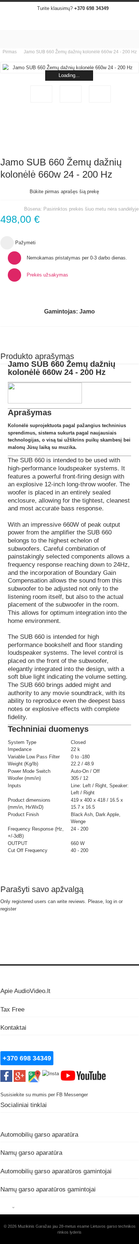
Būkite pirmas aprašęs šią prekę (64, 191)
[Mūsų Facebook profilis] (6, 1073)
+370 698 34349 (91, 8)
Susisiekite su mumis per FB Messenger (44, 1094)
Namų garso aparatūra (31, 1152)
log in (111, 901)
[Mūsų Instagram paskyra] (50, 1073)
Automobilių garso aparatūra (39, 1134)
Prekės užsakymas (47, 275)
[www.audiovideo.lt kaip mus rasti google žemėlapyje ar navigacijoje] (34, 1073)
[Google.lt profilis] (20, 1073)
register (8, 909)
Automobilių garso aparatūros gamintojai (56, 1171)
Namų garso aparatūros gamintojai (48, 1189)
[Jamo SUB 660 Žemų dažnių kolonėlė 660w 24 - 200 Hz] (41, 94)
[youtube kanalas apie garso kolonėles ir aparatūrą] (83, 1073)
